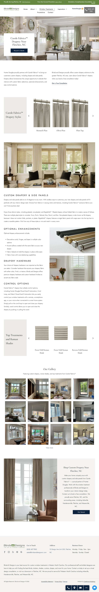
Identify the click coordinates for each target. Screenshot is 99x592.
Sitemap (65, 581)
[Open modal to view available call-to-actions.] (86, 587)
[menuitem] (25, 9)
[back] (29, 115)
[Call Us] (69, 587)
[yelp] (13, 552)
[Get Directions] (75, 587)
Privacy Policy (58, 581)
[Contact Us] (81, 587)
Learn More (58, 2)
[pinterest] (17, 552)
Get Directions (26, 2)
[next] (93, 115)
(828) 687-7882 (32, 549)
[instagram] (8, 552)
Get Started (93, 2)
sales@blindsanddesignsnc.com (37, 552)
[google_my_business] (21, 552)
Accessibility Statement (47, 581)
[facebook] (4, 552)
